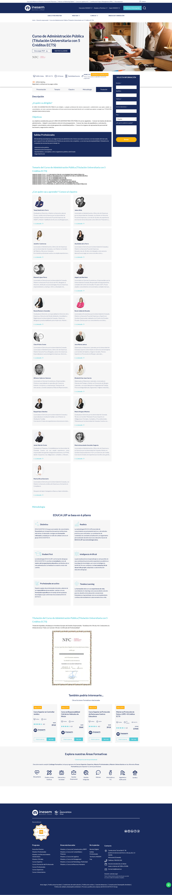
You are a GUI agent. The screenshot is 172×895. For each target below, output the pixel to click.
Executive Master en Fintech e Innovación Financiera (41, 1)
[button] (144, 7)
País (118, 115)
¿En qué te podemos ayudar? (124, 123)
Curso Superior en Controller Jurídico (44, 713)
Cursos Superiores (37, 869)
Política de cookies (88, 884)
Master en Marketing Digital (66, 1)
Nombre (119, 83)
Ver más (51, 739)
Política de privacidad (54, 884)
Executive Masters (38, 849)
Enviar (126, 139)
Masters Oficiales (37, 859)
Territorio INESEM (95, 856)
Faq (91, 859)
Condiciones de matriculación (72, 884)
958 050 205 (118, 860)
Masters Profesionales (39, 852)
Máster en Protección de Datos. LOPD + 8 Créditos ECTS (125, 714)
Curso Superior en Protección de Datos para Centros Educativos (99, 714)
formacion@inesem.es (115, 869)
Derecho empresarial (42, 20)
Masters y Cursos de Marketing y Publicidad (74, 862)
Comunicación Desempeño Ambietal (119, 884)
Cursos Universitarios (39, 872)
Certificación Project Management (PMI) (101, 1)
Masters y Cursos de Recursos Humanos (72, 864)
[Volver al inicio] (34, 8)
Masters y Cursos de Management (70, 859)
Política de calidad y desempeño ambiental (67, 887)
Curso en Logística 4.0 (82, 1)
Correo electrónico (121, 107)
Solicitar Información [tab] (132, 8)
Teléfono (119, 99)
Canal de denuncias (101, 884)
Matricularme (61, 51)
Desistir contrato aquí (111, 874)
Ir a (37, 223)
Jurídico (134, 777)
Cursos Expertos (37, 862)
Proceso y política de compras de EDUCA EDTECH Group (100, 887)
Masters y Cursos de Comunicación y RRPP (73, 849)
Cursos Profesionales (38, 867)
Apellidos (118, 91)
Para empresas (118, 1)
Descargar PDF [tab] (39, 51)
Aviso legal (43, 884)
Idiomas (98, 777)
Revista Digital (94, 849)
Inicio (33, 20)
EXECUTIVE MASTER (55, 15)
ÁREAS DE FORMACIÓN (116, 15)
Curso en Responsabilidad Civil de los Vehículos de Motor (70, 714)
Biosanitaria (37, 777)
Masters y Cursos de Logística (69, 856)
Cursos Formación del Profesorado (43, 864)
